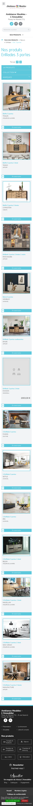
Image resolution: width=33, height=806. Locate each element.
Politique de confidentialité (16, 794)
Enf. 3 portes (17, 42)
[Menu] (4, 3)
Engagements (25, 782)
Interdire (24, 801)
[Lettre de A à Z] (20, 62)
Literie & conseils (23, 730)
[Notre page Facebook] (16, 24)
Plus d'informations (8, 803)
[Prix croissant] (17, 62)
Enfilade (8, 42)
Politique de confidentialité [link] (24, 803)
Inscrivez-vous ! (17, 768)
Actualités (6, 730)
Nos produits (15, 35)
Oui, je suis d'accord (12, 801)
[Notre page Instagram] (20, 24)
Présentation (7, 726)
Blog (5, 782)
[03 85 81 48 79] (11, 24)
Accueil (9, 790)
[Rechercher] (29, 29)
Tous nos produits (11, 40)
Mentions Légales (21, 790)
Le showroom (22, 726)
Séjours (22, 40)
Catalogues (14, 782)
